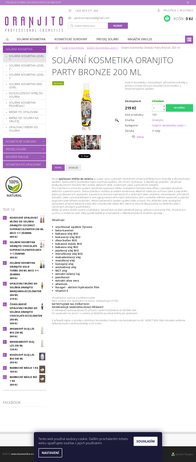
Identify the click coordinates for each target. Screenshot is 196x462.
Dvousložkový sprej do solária (26, 94)
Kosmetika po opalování (23, 164)
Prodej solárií (107, 39)
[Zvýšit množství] (164, 106)
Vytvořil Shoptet (184, 454)
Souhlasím (145, 441)
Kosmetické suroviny (71, 39)
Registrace (186, 10)
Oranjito (157, 120)
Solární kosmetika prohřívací (22, 104)
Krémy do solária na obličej (23, 119)
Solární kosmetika (31, 39)
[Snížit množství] (164, 109)
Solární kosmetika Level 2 (26, 67)
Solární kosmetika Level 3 (26, 76)
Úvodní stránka (7, 39)
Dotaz (140, 137)
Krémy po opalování (23, 112)
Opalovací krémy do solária (23, 128)
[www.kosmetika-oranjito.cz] (34, 25)
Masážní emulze (140, 39)
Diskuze (73, 167)
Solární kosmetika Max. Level (26, 85)
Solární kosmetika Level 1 (26, 57)
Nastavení (50, 453)
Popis (58, 167)
